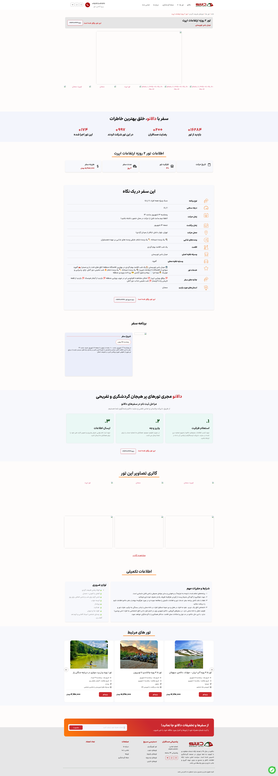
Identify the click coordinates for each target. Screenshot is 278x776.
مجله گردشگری (168, 5)
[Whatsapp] (77, 5)
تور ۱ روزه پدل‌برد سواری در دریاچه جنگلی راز (142, 672)
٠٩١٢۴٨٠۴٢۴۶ (98, 3)
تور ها (181, 5)
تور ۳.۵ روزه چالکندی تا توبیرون (197, 672)
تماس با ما (146, 5)
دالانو (189, 5)
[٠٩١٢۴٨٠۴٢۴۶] (87, 4)
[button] (123, 342)
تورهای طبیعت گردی (196, 14)
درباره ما (156, 5)
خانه (212, 14)
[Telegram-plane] (72, 5)
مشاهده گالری (139, 555)
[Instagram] (81, 5)
